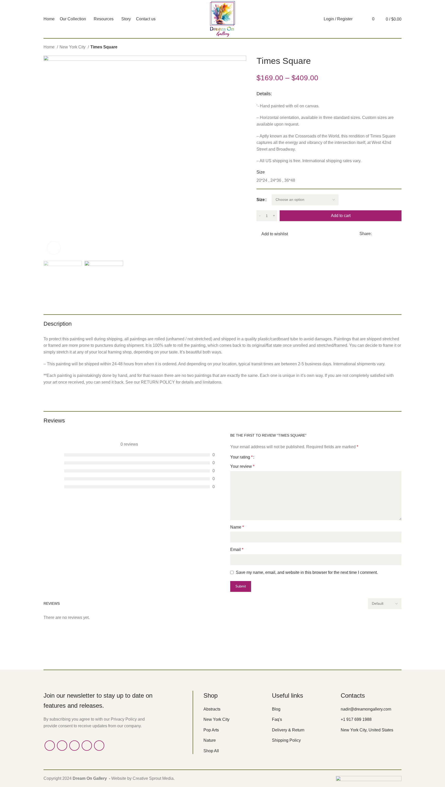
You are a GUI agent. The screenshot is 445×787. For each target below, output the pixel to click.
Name (237, 527)
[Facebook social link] (376, 233)
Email (236, 549)
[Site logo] (222, 18)
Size (260, 199)
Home (50, 47)
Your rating (241, 457)
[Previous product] (388, 47)
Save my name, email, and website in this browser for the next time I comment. (307, 572)
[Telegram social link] (400, 233)
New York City (73, 47)
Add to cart (340, 215)
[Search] (359, 19)
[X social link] (382, 233)
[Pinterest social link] (388, 233)
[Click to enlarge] (53, 247)
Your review (242, 466)
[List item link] (233, 709)
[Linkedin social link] (394, 233)
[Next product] (398, 47)
